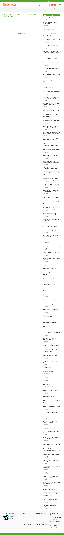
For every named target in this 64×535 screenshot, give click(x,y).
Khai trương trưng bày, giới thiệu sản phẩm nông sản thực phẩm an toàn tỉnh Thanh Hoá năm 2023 (51, 53)
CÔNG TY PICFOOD (47, 380)
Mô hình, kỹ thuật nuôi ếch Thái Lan (50, 268)
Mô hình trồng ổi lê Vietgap (48, 396)
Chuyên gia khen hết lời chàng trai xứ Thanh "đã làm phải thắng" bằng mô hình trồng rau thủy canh (51, 478)
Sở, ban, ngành (40, 518)
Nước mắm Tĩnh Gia (47, 416)
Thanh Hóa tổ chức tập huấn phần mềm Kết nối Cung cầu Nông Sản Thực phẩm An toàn (51, 444)
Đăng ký (53, 1)
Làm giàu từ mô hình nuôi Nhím (49, 284)
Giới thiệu (25, 515)
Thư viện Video (10, 10)
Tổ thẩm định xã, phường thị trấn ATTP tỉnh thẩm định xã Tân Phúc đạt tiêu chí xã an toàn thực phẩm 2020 (51, 357)
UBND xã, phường (40, 520)
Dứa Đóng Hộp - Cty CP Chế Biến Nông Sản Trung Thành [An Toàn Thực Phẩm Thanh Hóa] (51, 134)
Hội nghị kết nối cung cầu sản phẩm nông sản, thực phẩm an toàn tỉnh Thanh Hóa (51, 163)
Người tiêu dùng (54, 519)
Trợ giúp (48, 1)
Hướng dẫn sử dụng (27, 524)
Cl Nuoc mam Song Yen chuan (49, 264)
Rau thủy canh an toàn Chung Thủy (50, 230)
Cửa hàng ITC (46, 376)
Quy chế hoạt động (27, 518)
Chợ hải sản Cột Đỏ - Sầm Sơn (49, 427)
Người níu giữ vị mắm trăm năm (49, 17)
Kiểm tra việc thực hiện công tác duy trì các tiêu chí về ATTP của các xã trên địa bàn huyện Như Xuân (51, 192)
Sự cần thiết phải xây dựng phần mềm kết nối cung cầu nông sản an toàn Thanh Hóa (51, 456)
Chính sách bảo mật (28, 522)
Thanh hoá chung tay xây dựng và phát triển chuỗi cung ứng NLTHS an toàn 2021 (51, 322)
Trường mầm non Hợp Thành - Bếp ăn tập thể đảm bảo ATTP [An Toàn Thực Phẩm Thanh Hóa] (51, 110)
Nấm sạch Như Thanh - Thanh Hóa (50, 412)
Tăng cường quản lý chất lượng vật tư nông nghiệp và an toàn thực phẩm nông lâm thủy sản (51, 168)
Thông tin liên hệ (40, 522)
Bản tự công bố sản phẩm (42, 524)
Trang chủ (4, 10)
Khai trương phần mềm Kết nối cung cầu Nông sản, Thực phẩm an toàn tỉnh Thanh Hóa (51, 462)
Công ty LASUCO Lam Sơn (48, 371)
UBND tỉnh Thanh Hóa (41, 515)
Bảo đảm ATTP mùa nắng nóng (49, 305)
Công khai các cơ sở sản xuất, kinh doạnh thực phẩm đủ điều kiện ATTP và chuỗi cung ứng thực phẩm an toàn (51, 197)
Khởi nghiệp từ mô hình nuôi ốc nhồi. (50, 294)
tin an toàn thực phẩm (47, 367)
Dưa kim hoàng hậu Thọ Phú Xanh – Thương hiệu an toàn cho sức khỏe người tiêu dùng (51, 215)
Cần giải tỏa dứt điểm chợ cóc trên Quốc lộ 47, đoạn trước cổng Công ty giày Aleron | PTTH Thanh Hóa (51, 93)
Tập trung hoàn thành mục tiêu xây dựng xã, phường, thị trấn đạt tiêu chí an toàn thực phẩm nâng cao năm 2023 (51, 41)
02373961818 (9, 1)
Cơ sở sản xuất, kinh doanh (56, 517)
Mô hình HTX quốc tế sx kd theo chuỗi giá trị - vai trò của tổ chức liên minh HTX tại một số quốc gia (51, 345)
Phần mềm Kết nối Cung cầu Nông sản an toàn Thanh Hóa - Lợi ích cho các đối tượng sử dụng (51, 450)
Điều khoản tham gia (28, 520)
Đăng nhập (59, 1)
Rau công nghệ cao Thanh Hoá (49, 472)
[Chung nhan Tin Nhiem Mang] (55, 521)
